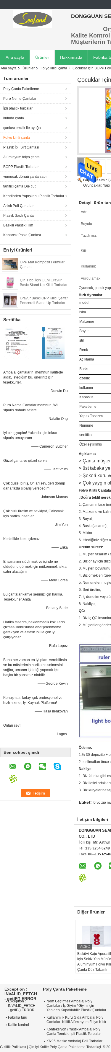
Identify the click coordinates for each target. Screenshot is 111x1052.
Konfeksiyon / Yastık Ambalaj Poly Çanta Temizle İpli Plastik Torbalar (73, 1031)
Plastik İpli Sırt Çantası (21, 147)
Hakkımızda (71, 57)
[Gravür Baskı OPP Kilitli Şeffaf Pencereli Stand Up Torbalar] (10, 300)
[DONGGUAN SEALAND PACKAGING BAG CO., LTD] (32, 19)
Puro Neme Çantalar (19, 99)
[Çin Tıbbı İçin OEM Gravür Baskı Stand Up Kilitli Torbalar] (10, 282)
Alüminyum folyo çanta (21, 157)
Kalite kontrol (18, 1025)
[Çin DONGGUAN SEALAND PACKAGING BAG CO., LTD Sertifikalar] (18, 343)
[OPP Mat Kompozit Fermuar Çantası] (10, 264)
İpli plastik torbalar (18, 108)
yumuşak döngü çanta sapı (24, 176)
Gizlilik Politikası (13, 1047)
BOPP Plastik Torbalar (21, 167)
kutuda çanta (13, 118)
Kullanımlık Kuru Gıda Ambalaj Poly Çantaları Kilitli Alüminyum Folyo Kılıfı (76, 1019)
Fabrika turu (17, 1017)
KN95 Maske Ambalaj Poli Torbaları (74, 1041)
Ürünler (42, 57)
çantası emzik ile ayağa (22, 128)
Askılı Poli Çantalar (18, 206)
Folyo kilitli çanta (54, 68)
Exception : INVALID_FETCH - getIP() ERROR (22, 1005)
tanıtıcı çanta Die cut (19, 186)
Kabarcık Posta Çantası (22, 235)
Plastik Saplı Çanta (18, 215)
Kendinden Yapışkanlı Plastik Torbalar (33, 196)
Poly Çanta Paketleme (21, 89)
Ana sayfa (15, 57)
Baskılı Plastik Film (18, 225)
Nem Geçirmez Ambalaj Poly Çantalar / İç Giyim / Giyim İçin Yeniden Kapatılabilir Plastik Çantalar (76, 1005)
